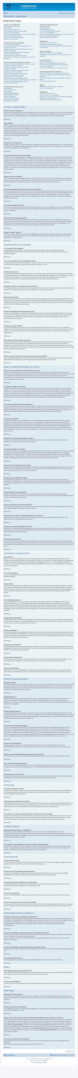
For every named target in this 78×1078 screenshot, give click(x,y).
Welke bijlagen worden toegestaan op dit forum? (51, 86)
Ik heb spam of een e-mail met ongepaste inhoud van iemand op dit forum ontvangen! (56, 46)
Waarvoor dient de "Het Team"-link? (48, 37)
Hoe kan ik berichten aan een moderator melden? (16, 78)
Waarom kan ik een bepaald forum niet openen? (15, 73)
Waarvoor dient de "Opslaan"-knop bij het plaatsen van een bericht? (20, 79)
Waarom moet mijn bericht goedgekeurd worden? (16, 81)
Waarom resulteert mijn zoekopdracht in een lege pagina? (54, 64)
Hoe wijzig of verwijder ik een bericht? (13, 65)
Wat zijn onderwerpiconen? (10, 101)
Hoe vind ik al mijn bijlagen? (46, 88)
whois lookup (44, 1021)
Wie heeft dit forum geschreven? (48, 93)
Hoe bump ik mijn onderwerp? (11, 83)
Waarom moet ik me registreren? (12, 26)
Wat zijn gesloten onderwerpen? (12, 99)
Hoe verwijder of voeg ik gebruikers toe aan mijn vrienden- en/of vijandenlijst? (55, 55)
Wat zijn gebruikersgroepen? (47, 29)
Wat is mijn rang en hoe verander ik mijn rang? (15, 55)
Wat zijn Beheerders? (45, 26)
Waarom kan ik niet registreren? (12, 29)
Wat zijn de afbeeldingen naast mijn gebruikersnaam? (17, 52)
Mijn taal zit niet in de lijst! (10, 50)
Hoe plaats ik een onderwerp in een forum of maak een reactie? (19, 64)
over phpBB (64, 997)
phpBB (33, 1058)
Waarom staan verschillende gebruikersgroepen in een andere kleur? (57, 34)
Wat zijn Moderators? (45, 28)
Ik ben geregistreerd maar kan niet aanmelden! (15, 31)
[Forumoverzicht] (12, 6)
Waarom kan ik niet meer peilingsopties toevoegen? (16, 70)
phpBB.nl (45, 1060)
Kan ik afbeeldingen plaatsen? (11, 93)
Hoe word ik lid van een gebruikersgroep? (50, 31)
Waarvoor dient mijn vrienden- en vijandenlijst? (51, 53)
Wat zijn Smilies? (8, 91)
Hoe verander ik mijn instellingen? (12, 44)
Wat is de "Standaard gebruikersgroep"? (50, 35)
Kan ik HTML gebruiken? (10, 90)
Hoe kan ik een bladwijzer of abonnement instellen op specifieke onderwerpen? (55, 75)
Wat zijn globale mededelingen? (11, 94)
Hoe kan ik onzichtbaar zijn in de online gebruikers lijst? (17, 46)
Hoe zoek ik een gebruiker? (46, 66)
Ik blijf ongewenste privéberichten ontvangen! (51, 44)
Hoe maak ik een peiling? (10, 68)
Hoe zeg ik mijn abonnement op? (48, 81)
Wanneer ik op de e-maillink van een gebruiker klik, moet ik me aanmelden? (19, 57)
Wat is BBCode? (8, 88)
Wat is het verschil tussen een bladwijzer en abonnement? (54, 73)
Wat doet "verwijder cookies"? (11, 39)
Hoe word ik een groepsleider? (47, 32)
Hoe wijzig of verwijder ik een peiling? (13, 72)
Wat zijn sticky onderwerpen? (11, 97)
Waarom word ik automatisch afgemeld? (14, 37)
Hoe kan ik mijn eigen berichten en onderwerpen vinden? (54, 68)
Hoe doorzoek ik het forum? (46, 61)
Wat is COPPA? (8, 28)
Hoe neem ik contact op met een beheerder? (51, 99)
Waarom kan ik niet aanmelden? (12, 32)
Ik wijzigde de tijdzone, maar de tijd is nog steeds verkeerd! (18, 49)
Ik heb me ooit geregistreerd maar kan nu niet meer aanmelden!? (20, 34)
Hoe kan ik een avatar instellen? (12, 53)
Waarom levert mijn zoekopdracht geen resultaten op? (53, 63)
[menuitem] (6, 13)
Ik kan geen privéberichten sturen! (48, 42)
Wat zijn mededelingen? (9, 96)
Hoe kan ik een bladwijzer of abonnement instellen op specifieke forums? (55, 78)
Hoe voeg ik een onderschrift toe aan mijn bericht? (16, 67)
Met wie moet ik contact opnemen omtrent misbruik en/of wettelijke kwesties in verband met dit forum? (56, 97)
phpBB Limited (65, 996)
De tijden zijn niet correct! (10, 47)
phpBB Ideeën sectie (18, 1010)
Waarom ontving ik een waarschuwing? (13, 76)
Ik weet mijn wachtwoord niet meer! (12, 35)
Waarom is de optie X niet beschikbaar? (49, 95)
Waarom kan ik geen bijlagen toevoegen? (14, 75)
